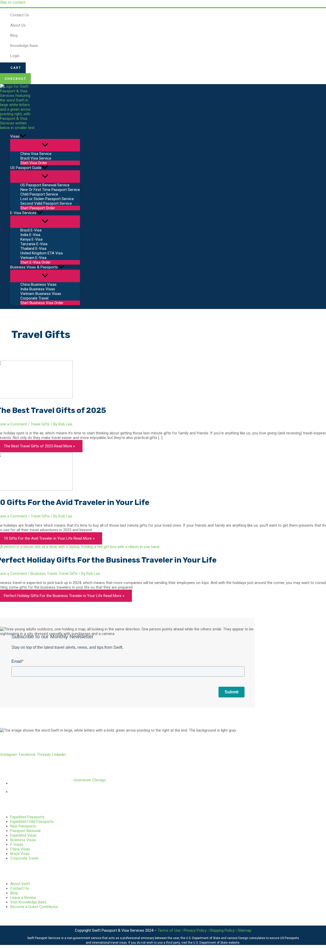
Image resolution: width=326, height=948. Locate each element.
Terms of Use (169, 930)
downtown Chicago (90, 780)
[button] (13, 67)
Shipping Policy (222, 930)
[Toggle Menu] (45, 145)
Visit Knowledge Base (28, 902)
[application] (23, 136)
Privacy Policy (195, 930)
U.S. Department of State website (216, 942)
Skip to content (12, 2)
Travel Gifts (40, 424)
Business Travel (44, 573)
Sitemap (244, 930)
